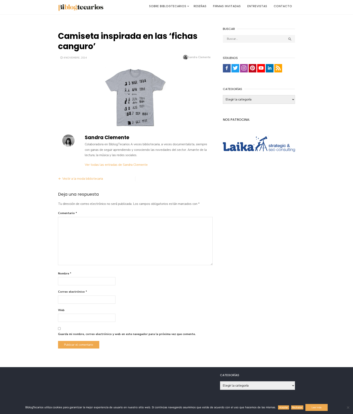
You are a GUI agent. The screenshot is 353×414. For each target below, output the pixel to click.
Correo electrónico (72, 292)
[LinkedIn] (270, 68)
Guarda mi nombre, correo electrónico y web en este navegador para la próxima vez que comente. (127, 334)
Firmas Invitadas (227, 6)
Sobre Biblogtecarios (167, 6)
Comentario (67, 213)
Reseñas (200, 6)
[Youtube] (261, 68)
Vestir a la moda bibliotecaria (82, 179)
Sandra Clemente (199, 57)
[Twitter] (235, 68)
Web (61, 310)
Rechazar (297, 407)
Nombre (64, 273)
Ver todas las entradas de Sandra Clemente (116, 164)
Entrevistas (257, 6)
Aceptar (283, 407)
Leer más (317, 407)
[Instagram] (244, 68)
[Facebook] (227, 68)
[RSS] (278, 68)
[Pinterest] (252, 68)
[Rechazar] (348, 407)
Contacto (283, 6)
